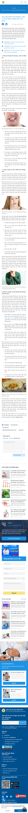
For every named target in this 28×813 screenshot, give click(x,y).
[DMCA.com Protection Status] (7, 747)
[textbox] (14, 578)
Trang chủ (3, 10)
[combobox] (14, 578)
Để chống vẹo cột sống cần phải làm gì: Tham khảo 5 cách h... (18, 482)
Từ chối (7, 810)
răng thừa (9, 158)
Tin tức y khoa (8, 10)
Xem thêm (23, 599)
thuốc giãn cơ (22, 316)
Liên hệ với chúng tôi (14, 538)
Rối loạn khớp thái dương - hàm (9, 430)
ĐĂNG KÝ (22, 723)
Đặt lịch (14, 683)
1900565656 (7, 735)
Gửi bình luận (17, 455)
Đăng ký (11, 438)
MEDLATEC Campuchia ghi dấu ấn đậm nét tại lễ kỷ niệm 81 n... (18, 603)
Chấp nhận (20, 810)
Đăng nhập (6, 438)
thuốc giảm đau (8, 318)
